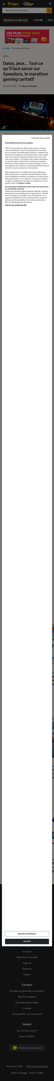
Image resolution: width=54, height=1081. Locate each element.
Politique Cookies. (24, 183)
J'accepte (27, 941)
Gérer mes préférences (27, 934)
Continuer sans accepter (40, 138)
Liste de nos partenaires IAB (15, 205)
